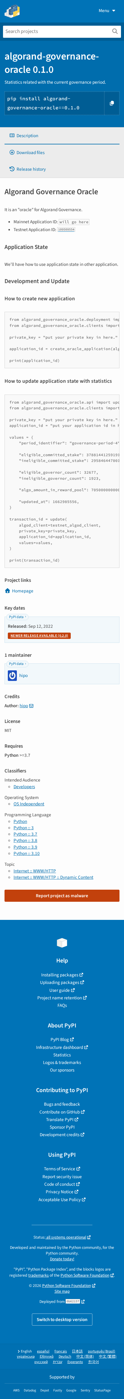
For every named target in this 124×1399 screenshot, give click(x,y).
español (43, 1351)
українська (26, 1356)
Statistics (62, 1055)
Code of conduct (59, 1184)
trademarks (38, 1275)
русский (41, 1362)
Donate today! (62, 1259)
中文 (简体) (85, 1356)
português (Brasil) (101, 1351)
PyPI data (16, 617)
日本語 (77, 1351)
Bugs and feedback (62, 1104)
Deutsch (65, 1356)
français (60, 1351)
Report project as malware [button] (62, 895)
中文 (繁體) (107, 1356)
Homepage (22, 591)
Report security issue (62, 1176)
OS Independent (29, 804)
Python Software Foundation (84, 1275)
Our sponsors (62, 1070)
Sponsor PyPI (62, 1127)
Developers (24, 786)
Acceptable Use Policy (60, 1199)
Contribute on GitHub (59, 1112)
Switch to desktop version (62, 1319)
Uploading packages (59, 982)
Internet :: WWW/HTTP (35, 871)
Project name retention (59, 997)
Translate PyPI (59, 1119)
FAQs (62, 1005)
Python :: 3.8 (25, 840)
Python (20, 821)
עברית (57, 1362)
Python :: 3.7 (25, 834)
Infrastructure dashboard (59, 1047)
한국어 (93, 1362)
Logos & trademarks (62, 1062)
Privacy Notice (59, 1191)
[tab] (62, 135)
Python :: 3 (24, 827)
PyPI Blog (60, 1039)
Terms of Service (59, 1168)
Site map (62, 1291)
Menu (104, 10)
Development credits (59, 1134)
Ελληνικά (47, 1356)
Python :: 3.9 (25, 847)
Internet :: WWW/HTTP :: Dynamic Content (53, 877)
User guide (59, 990)
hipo (24, 705)
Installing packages (59, 975)
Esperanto (75, 1362)
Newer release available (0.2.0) (39, 635)
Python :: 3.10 (27, 853)
